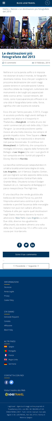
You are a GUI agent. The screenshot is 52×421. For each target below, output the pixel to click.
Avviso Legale (9, 291)
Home (6, 9)
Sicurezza (7, 287)
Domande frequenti (11, 317)
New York (20, 217)
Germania (12, 364)
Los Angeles (33, 217)
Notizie (14, 9)
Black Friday (8, 330)
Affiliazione (8, 325)
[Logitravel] (14, 394)
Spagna (11, 346)
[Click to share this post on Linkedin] (32, 245)
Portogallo (12, 351)
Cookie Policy (9, 300)
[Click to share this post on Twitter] (26, 245)
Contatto (7, 321)
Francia (11, 355)
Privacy (6, 296)
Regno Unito (13, 359)
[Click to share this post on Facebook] (19, 245)
